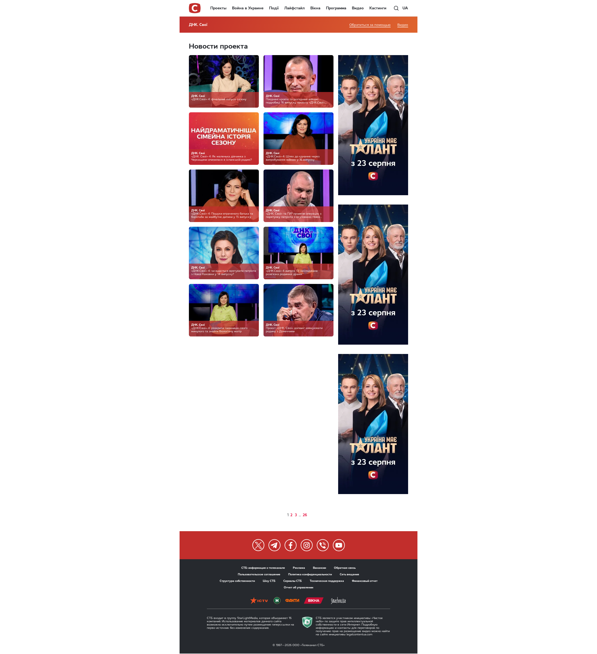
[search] (396, 8)
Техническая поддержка (327, 581)
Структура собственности (237, 581)
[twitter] (258, 545)
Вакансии (319, 567)
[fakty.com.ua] (292, 600)
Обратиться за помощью (370, 25)
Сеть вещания (349, 574)
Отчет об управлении (298, 587)
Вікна (315, 8)
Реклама (299, 567)
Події (274, 8)
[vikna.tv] (314, 600)
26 (305, 515)
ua (405, 8)
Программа (336, 8)
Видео (358, 8)
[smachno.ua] (338, 600)
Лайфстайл (294, 8)
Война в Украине (248, 8)
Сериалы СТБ (292, 581)
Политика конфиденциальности (310, 574)
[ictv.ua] (259, 600)
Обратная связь (345, 567)
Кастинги (377, 8)
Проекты (218, 8)
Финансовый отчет (365, 581)
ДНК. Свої (198, 24)
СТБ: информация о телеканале (263, 567)
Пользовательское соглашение (259, 574)
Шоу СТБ (269, 581)
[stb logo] (195, 8)
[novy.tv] (277, 600)
